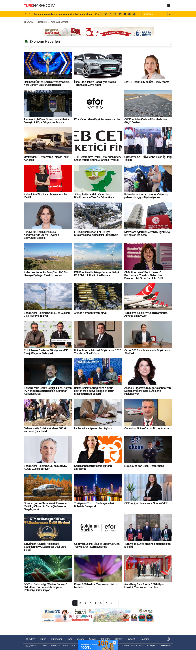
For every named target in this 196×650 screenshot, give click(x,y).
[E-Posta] (129, 14)
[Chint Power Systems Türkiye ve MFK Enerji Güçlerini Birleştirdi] (48, 334)
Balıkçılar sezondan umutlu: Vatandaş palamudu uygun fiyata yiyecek (146, 196)
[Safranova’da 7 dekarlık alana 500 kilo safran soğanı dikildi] (48, 412)
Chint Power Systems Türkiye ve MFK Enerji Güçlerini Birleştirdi (46, 352)
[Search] (169, 14)
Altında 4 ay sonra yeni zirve (90, 313)
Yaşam (80, 639)
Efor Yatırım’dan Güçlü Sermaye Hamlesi (97, 119)
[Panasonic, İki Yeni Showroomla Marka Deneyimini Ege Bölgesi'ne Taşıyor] (48, 103)
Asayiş (92, 639)
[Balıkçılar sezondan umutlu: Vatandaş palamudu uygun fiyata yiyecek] (148, 178)
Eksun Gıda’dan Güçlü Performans (144, 466)
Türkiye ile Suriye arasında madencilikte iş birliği (147, 545)
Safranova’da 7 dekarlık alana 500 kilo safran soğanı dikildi (46, 430)
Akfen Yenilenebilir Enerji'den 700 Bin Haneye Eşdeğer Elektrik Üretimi (45, 274)
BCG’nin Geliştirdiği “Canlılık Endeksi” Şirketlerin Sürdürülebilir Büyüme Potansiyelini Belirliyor (45, 587)
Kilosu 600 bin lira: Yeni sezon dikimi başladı (95, 585)
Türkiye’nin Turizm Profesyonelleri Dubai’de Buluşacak (94, 504)
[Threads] (120, 14)
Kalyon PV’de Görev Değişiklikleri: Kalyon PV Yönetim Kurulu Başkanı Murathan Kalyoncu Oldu (48, 390)
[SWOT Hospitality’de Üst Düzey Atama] (148, 65)
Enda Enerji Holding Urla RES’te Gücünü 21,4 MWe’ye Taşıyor (47, 314)
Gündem (30, 639)
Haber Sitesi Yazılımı (59, 645)
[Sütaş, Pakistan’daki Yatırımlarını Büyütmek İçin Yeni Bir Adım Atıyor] (98, 178)
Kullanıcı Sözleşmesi (148, 645)
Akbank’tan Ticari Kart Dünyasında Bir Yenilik (45, 196)
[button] (26, 14)
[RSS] (134, 14)
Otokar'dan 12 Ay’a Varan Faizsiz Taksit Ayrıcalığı (46, 158)
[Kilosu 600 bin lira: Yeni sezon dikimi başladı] (98, 568)
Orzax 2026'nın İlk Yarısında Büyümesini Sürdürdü (147, 352)
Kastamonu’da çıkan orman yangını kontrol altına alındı (63, 14)
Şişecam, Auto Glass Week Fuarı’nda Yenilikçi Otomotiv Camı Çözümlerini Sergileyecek (45, 506)
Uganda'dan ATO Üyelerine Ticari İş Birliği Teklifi (148, 158)
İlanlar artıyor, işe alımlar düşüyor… (94, 428)
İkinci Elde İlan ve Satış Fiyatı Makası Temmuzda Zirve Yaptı (95, 83)
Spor (69, 639)
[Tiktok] (115, 14)
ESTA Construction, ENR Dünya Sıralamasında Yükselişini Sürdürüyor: (96, 233)
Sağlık (118, 639)
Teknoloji (105, 639)
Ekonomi (144, 639)
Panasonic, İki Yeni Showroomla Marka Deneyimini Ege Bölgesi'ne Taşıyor (46, 121)
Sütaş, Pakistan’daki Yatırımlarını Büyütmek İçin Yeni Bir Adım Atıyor (94, 196)
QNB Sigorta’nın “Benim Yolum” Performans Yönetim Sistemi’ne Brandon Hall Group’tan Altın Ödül (143, 275)
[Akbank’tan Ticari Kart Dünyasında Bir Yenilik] (48, 178)
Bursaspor (56, 639)
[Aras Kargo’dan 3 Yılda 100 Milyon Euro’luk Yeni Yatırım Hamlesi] (148, 568)
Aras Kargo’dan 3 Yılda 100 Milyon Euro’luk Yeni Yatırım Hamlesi (144, 585)
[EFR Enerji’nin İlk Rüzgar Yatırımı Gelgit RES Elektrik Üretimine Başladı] (98, 256)
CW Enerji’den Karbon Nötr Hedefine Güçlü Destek (145, 121)
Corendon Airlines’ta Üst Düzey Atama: (146, 428)
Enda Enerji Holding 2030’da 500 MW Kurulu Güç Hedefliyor (45, 467)
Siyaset (131, 639)
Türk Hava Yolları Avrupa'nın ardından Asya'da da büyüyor (145, 314)
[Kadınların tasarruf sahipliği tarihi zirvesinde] (98, 449)
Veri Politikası (165, 645)
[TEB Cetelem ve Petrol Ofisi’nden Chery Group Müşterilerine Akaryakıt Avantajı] (98, 140)
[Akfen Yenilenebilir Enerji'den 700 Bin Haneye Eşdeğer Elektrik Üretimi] (48, 256)
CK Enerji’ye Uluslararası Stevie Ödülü (146, 503)
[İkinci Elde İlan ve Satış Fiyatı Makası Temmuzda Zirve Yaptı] (98, 65)
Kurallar (126, 645)
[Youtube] (124, 14)
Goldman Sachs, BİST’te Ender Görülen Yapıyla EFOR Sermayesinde (96, 545)
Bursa (43, 639)
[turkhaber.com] (39, 5)
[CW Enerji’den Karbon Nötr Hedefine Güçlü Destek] (148, 103)
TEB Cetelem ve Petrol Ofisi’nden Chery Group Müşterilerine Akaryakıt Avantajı (97, 158)
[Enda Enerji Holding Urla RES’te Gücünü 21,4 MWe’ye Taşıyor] (48, 296)
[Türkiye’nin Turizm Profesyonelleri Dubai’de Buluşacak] (98, 487)
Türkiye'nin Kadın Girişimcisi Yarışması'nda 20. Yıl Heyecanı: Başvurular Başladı (42, 235)
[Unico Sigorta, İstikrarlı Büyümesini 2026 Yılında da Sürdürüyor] (98, 334)
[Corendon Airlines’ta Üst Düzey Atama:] (148, 412)
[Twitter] (105, 14)
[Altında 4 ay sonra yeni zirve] (98, 296)
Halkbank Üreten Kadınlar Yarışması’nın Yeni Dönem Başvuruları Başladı (46, 83)
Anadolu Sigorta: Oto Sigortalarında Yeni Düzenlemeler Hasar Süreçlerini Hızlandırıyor (147, 390)
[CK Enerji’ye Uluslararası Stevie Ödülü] (148, 487)
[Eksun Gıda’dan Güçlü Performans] (148, 449)
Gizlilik (134, 645)
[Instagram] (110, 14)
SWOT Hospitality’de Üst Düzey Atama (146, 82)
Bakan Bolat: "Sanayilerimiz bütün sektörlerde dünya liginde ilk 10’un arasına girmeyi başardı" (94, 390)
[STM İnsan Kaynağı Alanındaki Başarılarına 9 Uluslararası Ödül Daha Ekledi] (48, 527)
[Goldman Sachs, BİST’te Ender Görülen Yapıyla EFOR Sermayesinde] (98, 527)
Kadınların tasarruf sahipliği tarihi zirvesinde (93, 467)
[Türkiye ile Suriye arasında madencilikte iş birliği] (148, 527)
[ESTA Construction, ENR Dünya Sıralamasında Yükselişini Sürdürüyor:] (98, 215)
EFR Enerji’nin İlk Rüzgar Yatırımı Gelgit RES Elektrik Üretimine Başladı (96, 274)
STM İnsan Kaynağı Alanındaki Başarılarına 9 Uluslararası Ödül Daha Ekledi (45, 546)
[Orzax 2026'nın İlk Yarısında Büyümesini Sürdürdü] (148, 334)
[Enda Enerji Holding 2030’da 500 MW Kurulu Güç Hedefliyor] (48, 449)
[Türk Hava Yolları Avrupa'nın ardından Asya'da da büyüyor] (148, 296)
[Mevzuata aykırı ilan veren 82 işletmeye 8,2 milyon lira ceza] (148, 215)
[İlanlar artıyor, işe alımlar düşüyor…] (98, 412)
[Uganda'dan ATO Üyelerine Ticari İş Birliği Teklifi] (148, 140)
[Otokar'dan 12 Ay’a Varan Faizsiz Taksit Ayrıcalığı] (48, 140)
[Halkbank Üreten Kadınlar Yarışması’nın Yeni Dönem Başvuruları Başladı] (48, 65)
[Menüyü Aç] (168, 5)
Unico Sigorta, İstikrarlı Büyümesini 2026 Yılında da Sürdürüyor (97, 352)
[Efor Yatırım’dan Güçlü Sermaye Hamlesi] (98, 103)
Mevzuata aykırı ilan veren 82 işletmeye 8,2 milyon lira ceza (147, 233)
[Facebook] (101, 14)
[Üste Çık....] (168, 639)
